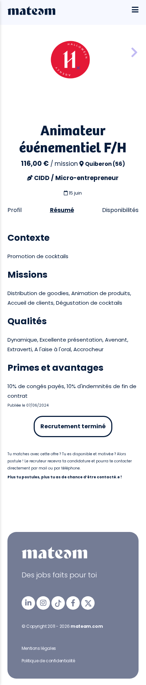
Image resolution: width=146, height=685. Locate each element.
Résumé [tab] (62, 210)
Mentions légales (39, 648)
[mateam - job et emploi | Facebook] (73, 603)
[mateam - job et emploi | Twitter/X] (88, 603)
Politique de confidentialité (48, 661)
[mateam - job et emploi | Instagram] (43, 603)
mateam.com (87, 626)
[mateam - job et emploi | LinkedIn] (28, 603)
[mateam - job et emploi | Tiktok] (58, 603)
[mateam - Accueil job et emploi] (31, 13)
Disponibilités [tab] (120, 210)
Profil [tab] (14, 210)
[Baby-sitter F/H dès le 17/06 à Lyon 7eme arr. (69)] (134, 53)
